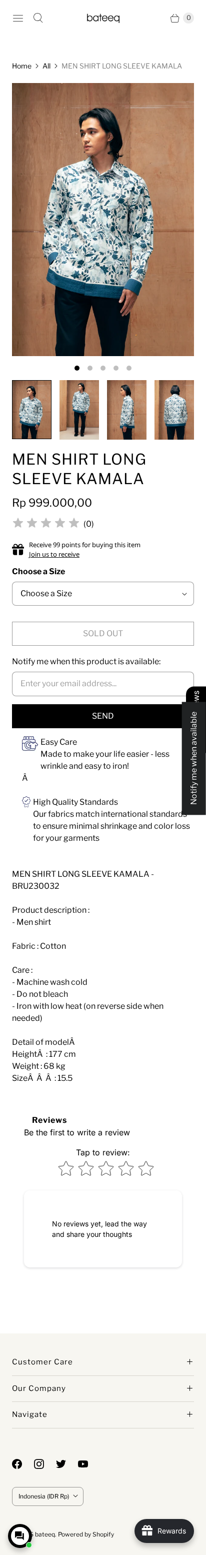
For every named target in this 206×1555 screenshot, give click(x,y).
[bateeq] (103, 18)
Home (22, 66)
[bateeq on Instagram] (45, 1464)
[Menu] (18, 18)
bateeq (45, 1534)
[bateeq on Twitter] (67, 1464)
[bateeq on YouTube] (89, 1464)
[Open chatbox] (20, 1536)
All (46, 66)
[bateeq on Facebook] (23, 1464)
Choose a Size (38, 571)
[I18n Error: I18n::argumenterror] (32, 409)
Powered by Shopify (86, 1534)
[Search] (38, 18)
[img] (46, 524)
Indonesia (43, 1496)
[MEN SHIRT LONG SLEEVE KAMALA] (103, 219)
